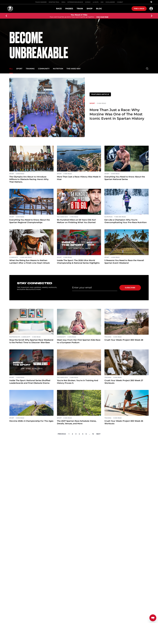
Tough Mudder (41, 2)
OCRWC (88, 2)
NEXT (98, 434)
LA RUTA (95, 2)
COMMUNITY (44, 69)
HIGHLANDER (110, 2)
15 (93, 434)
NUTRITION (58, 69)
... (89, 434)
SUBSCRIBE (130, 288)
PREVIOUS (62, 434)
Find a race (139, 9)
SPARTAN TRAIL (54, 2)
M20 (102, 2)
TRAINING (30, 69)
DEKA (63, 2)
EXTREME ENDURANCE (75, 2)
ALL (11, 69)
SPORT (19, 69)
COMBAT (120, 2)
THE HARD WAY (74, 69)
